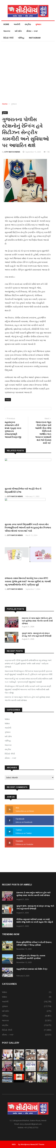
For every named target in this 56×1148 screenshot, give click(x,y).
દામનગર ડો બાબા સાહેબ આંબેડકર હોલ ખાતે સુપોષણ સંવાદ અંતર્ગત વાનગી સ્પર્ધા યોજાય (37, 621)
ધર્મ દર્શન (18, 31)
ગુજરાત (38, 24)
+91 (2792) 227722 (31, 1127)
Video (7, 719)
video (7, 723)
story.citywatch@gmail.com (31, 1124)
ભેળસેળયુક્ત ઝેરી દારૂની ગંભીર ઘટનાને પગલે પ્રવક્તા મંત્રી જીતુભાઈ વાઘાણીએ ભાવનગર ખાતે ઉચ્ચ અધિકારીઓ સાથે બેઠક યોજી (28, 689)
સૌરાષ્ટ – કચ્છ (32, 31)
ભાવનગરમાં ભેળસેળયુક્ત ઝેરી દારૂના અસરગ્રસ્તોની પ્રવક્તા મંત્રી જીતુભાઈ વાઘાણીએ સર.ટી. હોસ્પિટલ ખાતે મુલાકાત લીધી (28, 673)
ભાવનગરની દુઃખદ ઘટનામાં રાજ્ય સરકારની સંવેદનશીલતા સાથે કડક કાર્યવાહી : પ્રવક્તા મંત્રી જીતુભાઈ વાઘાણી (28, 680)
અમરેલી (17, 24)
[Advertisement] (28, 70)
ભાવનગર (6, 31)
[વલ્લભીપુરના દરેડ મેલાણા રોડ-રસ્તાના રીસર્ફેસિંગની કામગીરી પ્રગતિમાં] (8, 959)
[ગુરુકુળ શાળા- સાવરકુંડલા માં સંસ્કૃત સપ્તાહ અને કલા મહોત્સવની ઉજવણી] (12, 638)
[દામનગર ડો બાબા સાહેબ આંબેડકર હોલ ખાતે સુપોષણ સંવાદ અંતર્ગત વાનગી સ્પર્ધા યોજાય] (12, 622)
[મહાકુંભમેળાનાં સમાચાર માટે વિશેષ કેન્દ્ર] (8, 973)
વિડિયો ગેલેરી (8, 37)
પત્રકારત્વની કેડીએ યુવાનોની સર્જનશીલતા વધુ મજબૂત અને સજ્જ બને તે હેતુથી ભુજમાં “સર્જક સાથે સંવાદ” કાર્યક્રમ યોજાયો (28, 663)
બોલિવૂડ (21, 37)
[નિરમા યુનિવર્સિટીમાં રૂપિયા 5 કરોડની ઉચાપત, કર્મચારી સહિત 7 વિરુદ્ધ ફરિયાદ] (8, 946)
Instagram (35, 37)
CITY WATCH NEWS (12, 152)
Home (6, 24)
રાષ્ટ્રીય (28, 24)
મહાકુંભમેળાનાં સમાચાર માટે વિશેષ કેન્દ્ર (31, 969)
